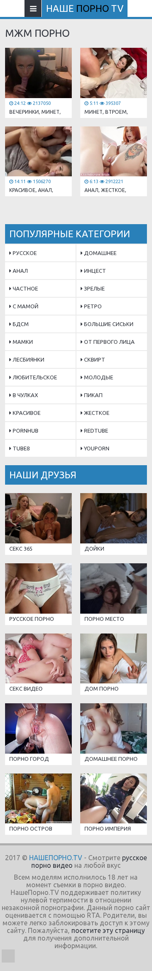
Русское (24, 253)
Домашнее (100, 253)
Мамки (22, 342)
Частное (24, 288)
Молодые (98, 377)
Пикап (93, 395)
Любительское (34, 377)
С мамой (24, 306)
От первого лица (109, 342)
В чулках (24, 395)
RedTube (95, 430)
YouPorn (96, 448)
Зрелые (94, 288)
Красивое (26, 413)
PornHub (24, 430)
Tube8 (20, 448)
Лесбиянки (27, 359)
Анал (19, 271)
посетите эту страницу (108, 930)
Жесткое (96, 413)
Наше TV (84, 8)
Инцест (94, 271)
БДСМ (20, 324)
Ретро (92, 306)
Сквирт (94, 359)
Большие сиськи (108, 324)
